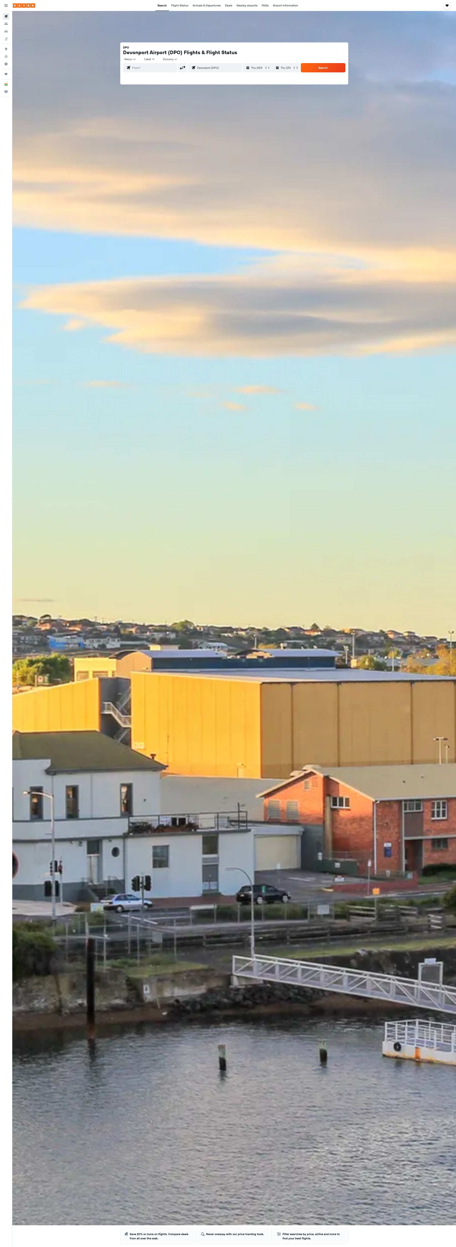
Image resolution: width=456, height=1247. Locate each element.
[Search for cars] (6, 31)
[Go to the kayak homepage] (24, 5)
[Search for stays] (6, 23)
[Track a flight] (6, 56)
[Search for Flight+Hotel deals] (6, 38)
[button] (6, 5)
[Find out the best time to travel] (6, 64)
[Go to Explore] (6, 49)
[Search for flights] (6, 16)
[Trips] (6, 74)
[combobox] (130, 59)
